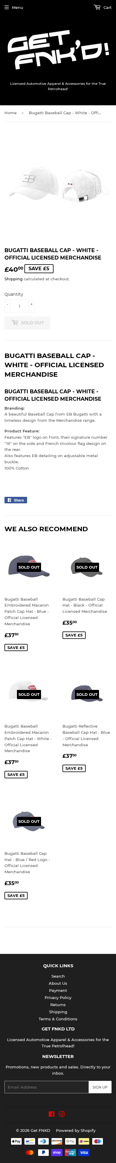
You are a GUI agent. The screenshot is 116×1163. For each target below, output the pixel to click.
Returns (58, 1004)
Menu (17, 7)
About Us (58, 983)
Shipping (13, 278)
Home (10, 112)
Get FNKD (40, 1130)
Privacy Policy (58, 997)
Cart (107, 7)
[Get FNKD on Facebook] (51, 1115)
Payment (58, 990)
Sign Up (100, 1087)
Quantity (13, 294)
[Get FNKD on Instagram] (62, 1115)
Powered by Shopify (75, 1130)
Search (58, 976)
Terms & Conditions (58, 1018)
